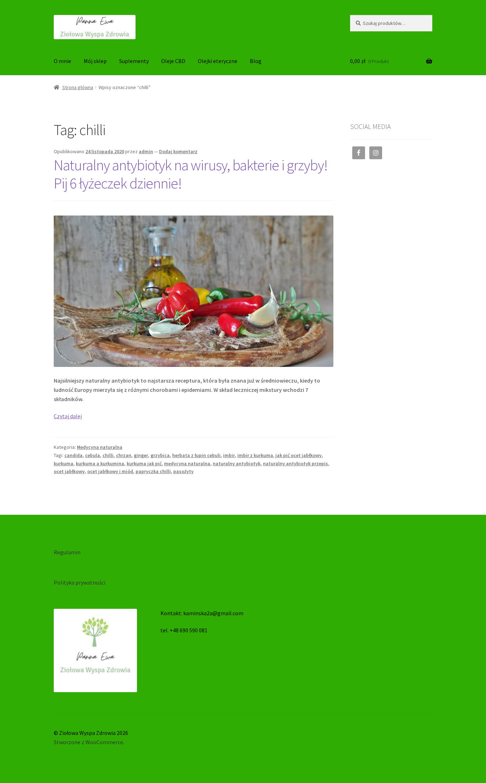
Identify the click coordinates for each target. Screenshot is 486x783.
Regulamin (67, 552)
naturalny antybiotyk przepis (295, 463)
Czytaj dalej (68, 416)
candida (73, 455)
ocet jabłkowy (69, 471)
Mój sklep (95, 60)
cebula (92, 455)
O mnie (62, 60)
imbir (229, 455)
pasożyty (183, 471)
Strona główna (77, 87)
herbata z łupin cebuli (196, 455)
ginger (141, 455)
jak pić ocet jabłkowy (298, 455)
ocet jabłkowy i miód (110, 471)
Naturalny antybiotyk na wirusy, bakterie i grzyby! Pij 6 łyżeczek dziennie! (191, 174)
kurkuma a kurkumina (100, 463)
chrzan (123, 455)
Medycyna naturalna (99, 447)
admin (146, 151)
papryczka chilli (153, 471)
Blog (256, 60)
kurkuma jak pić (144, 463)
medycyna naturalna (187, 463)
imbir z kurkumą (255, 455)
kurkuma (63, 463)
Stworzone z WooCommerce (88, 742)
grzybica (160, 455)
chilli (107, 455)
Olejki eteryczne (217, 60)
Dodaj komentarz (178, 151)
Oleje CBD (173, 60)
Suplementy (134, 60)
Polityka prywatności (79, 582)
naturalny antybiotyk (236, 463)
